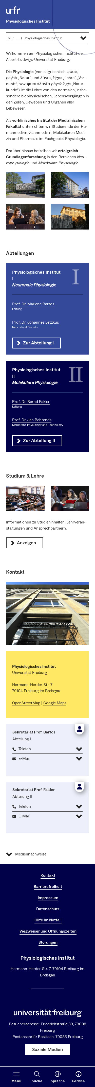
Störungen (48, 942)
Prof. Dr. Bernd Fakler (31, 401)
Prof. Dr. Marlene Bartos (33, 304)
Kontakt (48, 875)
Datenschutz (48, 908)
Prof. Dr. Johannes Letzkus (35, 322)
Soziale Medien (47, 1050)
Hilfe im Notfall (48, 920)
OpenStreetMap (26, 703)
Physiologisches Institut (28, 21)
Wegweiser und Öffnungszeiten (48, 931)
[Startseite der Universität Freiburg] (13, 10)
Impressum (48, 897)
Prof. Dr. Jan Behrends (31, 420)
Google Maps (54, 703)
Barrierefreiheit (48, 886)
